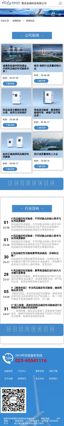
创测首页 (8, 371)
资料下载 (53, 371)
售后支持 (40, 378)
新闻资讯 (22, 378)
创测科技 (17, 20)
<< (16, 183)
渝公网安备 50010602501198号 (29, 423)
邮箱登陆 (19, 421)
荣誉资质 (40, 371)
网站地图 (45, 418)
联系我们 (53, 378)
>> (52, 183)
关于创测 (8, 378)
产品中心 (22, 371)
